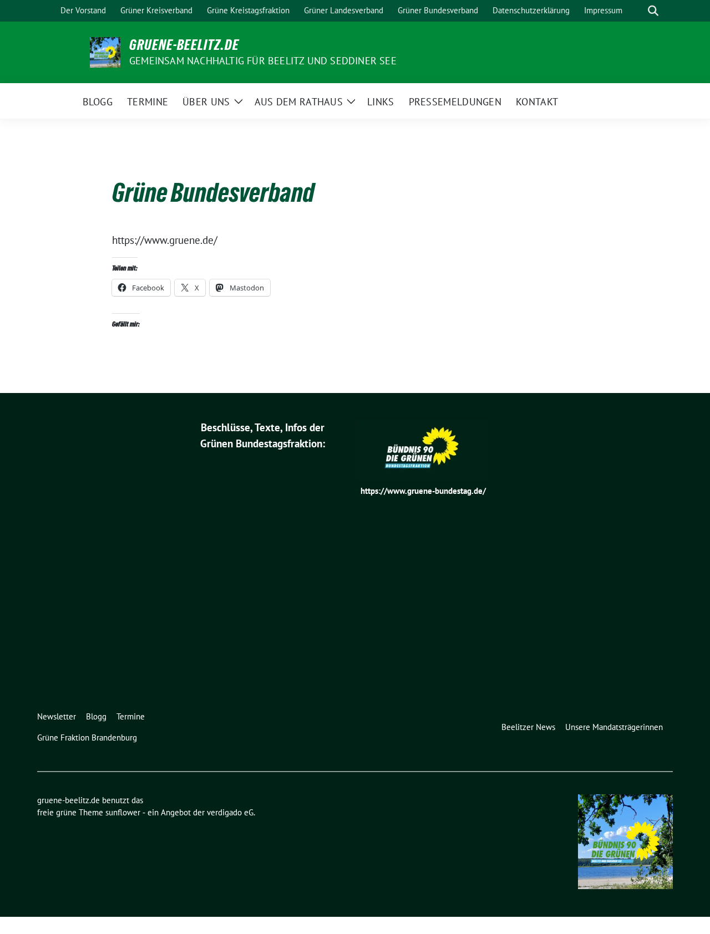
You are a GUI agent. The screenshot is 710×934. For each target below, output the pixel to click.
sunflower (122, 812)
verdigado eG (230, 812)
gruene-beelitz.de (184, 45)
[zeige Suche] (653, 11)
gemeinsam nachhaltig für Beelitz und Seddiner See (263, 60)
